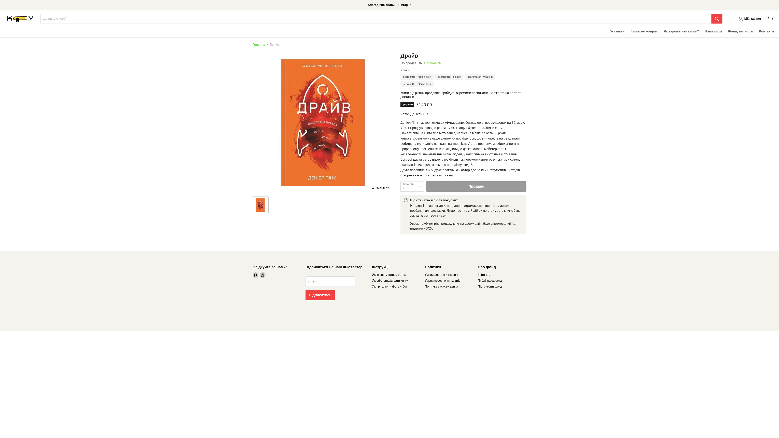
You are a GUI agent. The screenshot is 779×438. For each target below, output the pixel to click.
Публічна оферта (490, 281)
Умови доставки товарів (441, 275)
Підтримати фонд (490, 286)
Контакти (766, 31)
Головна (259, 45)
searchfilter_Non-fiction (417, 77)
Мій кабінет (752, 19)
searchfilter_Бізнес (449, 77)
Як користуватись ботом (389, 275)
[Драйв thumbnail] (260, 205)
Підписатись (320, 295)
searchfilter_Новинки (480, 77)
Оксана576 (432, 63)
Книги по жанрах (644, 31)
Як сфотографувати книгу (390, 281)
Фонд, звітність (740, 31)
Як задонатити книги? (681, 31)
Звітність (484, 275)
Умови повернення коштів (443, 281)
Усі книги (617, 31)
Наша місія (713, 31)
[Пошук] (716, 19)
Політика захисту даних (441, 286)
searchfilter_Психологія (417, 84)
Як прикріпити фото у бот (389, 286)
